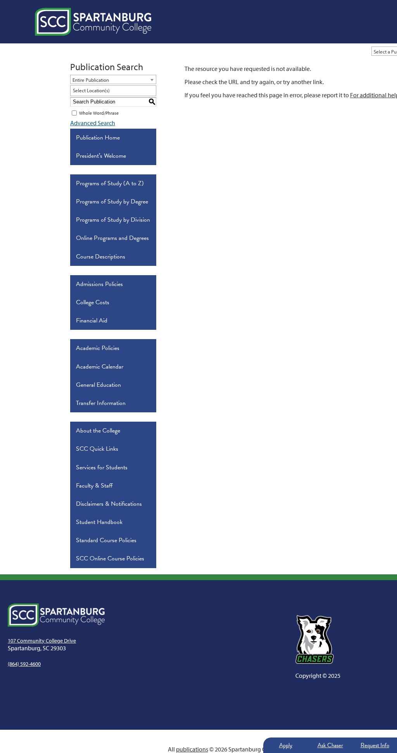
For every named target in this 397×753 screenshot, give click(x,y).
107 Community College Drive (42, 640)
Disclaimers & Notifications (109, 503)
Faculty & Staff (94, 485)
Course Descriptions (100, 256)
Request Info (375, 745)
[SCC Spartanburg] (93, 22)
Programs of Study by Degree (112, 201)
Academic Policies (97, 348)
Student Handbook (99, 522)
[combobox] (113, 79)
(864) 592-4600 (24, 663)
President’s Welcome (101, 155)
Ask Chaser (330, 745)
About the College (98, 430)
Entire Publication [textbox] (90, 80)
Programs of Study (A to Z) (110, 183)
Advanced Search (92, 123)
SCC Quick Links (97, 448)
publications (192, 749)
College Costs (92, 302)
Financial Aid (91, 320)
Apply (285, 745)
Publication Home (98, 137)
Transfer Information (101, 403)
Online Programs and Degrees (112, 238)
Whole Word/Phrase (99, 113)
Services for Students (102, 467)
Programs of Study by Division (113, 219)
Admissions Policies (99, 284)
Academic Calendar (99, 366)
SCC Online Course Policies (110, 558)
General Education (98, 384)
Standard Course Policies (106, 540)
